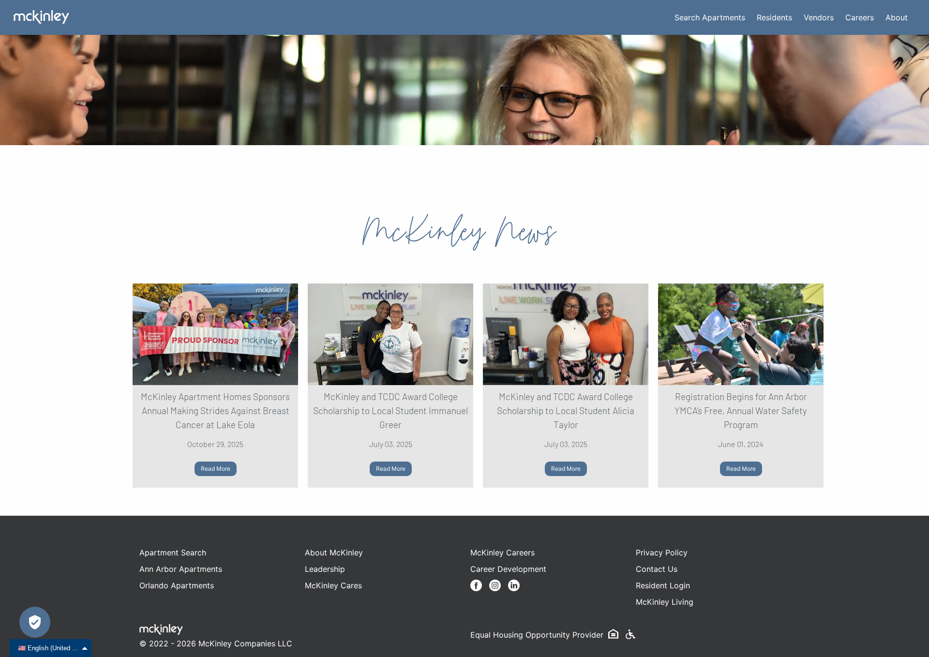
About (896, 17)
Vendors (819, 17)
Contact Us (656, 569)
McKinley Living (664, 602)
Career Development (508, 569)
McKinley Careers (502, 552)
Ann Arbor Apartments (180, 569)
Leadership (325, 569)
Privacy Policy (662, 552)
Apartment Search (172, 552)
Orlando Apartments (176, 585)
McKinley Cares (333, 585)
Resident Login (663, 585)
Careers (859, 17)
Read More (215, 468)
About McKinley (334, 552)
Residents (774, 17)
